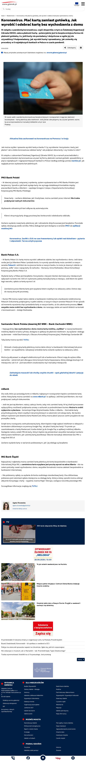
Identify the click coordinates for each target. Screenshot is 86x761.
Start (3, 16)
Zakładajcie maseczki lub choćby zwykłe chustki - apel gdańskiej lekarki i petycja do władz (46, 374)
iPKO (67, 225)
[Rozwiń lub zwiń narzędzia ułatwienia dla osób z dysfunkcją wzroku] (73, 758)
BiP (4, 706)
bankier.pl (76, 160)
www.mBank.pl (39, 396)
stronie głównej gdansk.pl (57, 52)
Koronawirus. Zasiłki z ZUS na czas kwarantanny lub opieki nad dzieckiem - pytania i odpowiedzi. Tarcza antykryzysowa (47, 239)
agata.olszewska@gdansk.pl (21, 505)
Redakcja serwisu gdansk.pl (11, 700)
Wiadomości (10, 16)
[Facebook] (28, 758)
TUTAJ (26, 339)
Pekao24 (12, 265)
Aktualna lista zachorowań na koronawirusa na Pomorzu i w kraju (39, 138)
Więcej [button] (80, 659)
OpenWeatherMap (6, 712)
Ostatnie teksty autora (20, 508)
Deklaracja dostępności (10, 703)
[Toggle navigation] (83, 4)
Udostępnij (71, 47)
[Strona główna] (13, 758)
